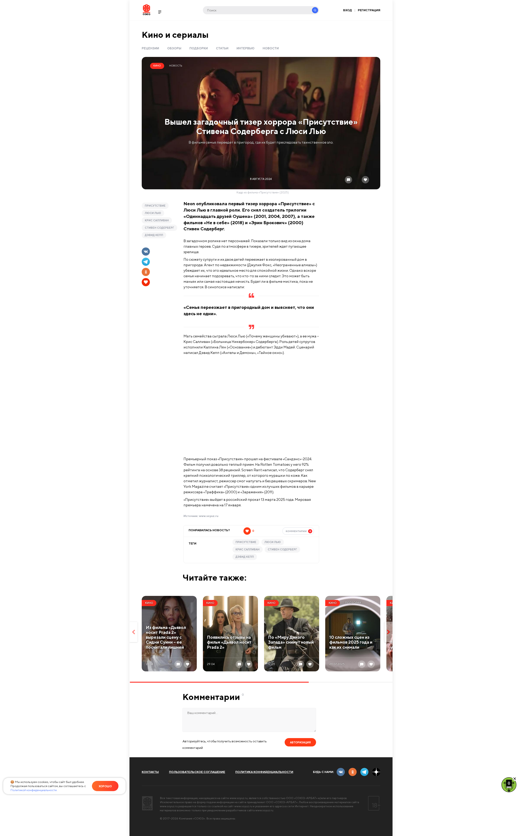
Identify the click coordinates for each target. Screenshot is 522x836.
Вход (347, 10)
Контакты (150, 772)
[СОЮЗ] (147, 803)
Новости (271, 48)
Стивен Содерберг (159, 227)
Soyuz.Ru (146, 9)
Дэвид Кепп (154, 235)
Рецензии (150, 48)
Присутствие (155, 205)
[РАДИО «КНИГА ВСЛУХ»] (509, 784)
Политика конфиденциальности (264, 772)
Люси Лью (153, 213)
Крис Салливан (157, 220)
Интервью (245, 48)
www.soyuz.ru (208, 516)
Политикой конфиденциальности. (33, 790)
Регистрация (369, 10)
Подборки (198, 48)
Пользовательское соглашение (197, 772)
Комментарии (298, 531)
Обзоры (174, 48)
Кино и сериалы (175, 35)
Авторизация (300, 742)
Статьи (222, 48)
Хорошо (105, 786)
